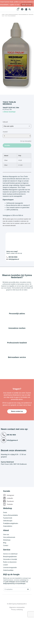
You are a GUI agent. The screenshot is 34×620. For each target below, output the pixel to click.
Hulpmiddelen (7, 526)
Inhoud (5, 122)
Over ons (6, 534)
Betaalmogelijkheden (10, 556)
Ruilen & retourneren (10, 562)
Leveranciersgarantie (10, 567)
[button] (29, 9)
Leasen (5, 565)
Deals (5, 512)
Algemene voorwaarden (17, 607)
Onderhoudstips (8, 570)
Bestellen (7, 145)
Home (3, 14)
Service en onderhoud (10, 554)
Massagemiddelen (23, 14)
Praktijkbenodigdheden (11, 14)
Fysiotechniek (7, 518)
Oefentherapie (7, 520)
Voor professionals (9, 537)
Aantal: (5, 132)
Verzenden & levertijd (10, 559)
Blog (4, 543)
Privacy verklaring (17, 609)
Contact (5, 545)
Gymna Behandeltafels (10, 515)
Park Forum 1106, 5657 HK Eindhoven (14, 464)
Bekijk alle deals (26, 4)
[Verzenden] (28, 589)
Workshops (6, 540)
